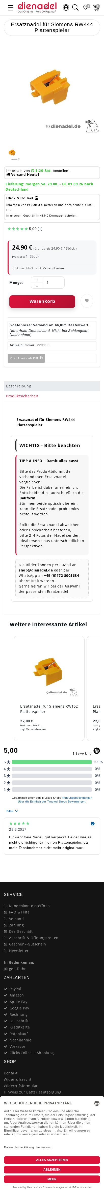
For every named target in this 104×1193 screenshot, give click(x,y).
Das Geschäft (21, 931)
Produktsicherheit (22, 396)
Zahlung (16, 925)
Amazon (17, 995)
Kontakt (11, 1073)
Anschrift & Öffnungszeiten (34, 937)
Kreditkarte (20, 1027)
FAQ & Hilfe (19, 912)
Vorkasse (17, 1046)
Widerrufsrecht (17, 1079)
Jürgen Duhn (15, 968)
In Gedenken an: (19, 962)
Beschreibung (18, 386)
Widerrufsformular (21, 1085)
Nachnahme (21, 1040)
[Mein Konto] (66, 7)
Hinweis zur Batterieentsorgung (32, 1092)
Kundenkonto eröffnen (29, 905)
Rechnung (19, 1014)
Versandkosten (53, 268)
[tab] (52, 386)
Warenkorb (42, 301)
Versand (16, 918)
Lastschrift (19, 1020)
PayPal (15, 988)
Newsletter (19, 950)
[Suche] (75, 7)
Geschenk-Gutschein (27, 944)
